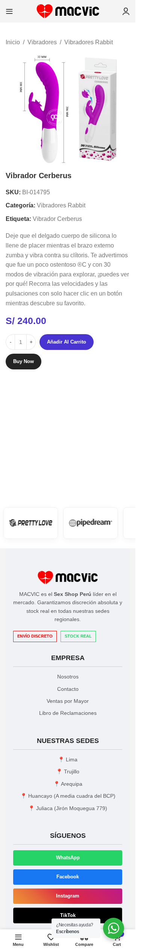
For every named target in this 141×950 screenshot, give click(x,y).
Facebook (67, 876)
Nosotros (68, 677)
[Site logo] (67, 11)
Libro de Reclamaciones (68, 713)
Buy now (23, 361)
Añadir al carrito (66, 342)
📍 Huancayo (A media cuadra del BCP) (67, 796)
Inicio (13, 42)
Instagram (67, 896)
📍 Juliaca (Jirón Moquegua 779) (67, 808)
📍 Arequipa (67, 784)
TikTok (68, 915)
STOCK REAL (78, 636)
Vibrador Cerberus (57, 219)
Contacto (68, 689)
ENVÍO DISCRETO (35, 636)
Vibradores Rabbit (88, 42)
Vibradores (42, 42)
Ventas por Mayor (68, 701)
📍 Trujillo (67, 771)
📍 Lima (67, 759)
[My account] (125, 11)
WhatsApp (68, 857)
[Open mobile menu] (9, 11)
